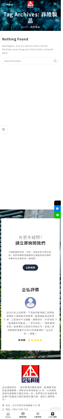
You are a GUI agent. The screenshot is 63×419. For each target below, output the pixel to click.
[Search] (57, 4)
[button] (5, 319)
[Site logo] (30, 4)
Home (24, 26)
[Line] (57, 215)
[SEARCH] (55, 60)
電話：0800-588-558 (17, 409)
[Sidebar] (3, 129)
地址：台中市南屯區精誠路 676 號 (23, 405)
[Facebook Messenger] (57, 208)
